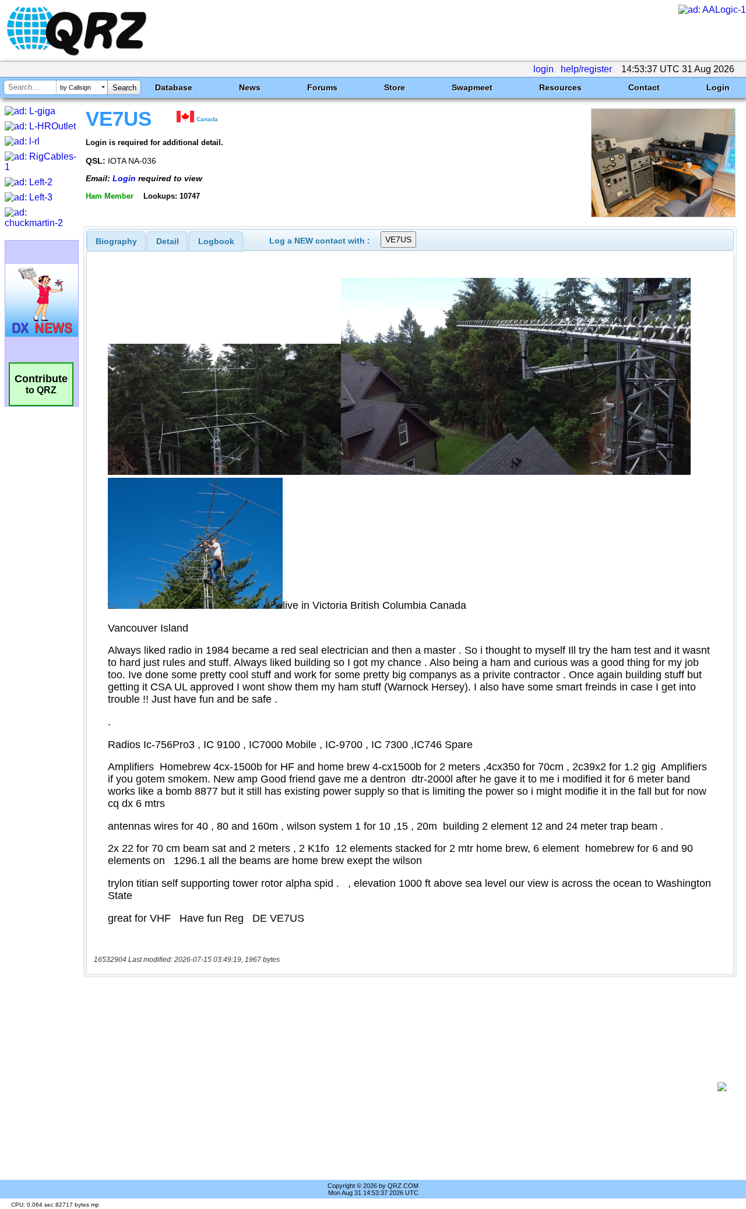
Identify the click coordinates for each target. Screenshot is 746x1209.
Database (173, 87)
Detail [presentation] (167, 241)
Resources (560, 87)
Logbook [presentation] (216, 241)
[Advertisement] (405, 1086)
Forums (322, 87)
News (250, 87)
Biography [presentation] (116, 241)
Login (718, 87)
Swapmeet (472, 87)
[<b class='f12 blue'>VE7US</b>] (663, 214)
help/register (586, 69)
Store (394, 87)
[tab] (116, 241)
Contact (644, 87)
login (543, 69)
